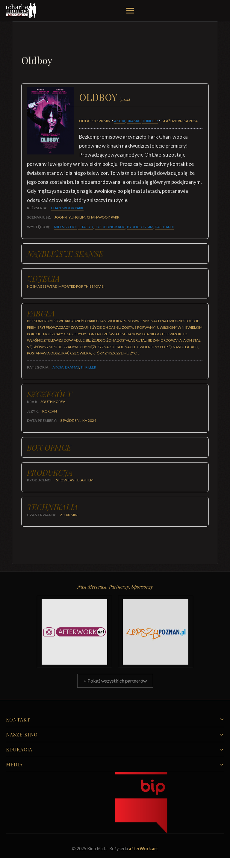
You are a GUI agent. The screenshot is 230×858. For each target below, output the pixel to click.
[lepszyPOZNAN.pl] (155, 632)
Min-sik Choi (65, 227)
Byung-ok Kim (140, 227)
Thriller (150, 121)
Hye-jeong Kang (110, 227)
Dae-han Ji (164, 227)
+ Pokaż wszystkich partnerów (115, 680)
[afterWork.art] (74, 632)
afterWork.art (143, 848)
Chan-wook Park (67, 208)
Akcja (119, 121)
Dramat (134, 121)
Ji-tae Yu (85, 227)
